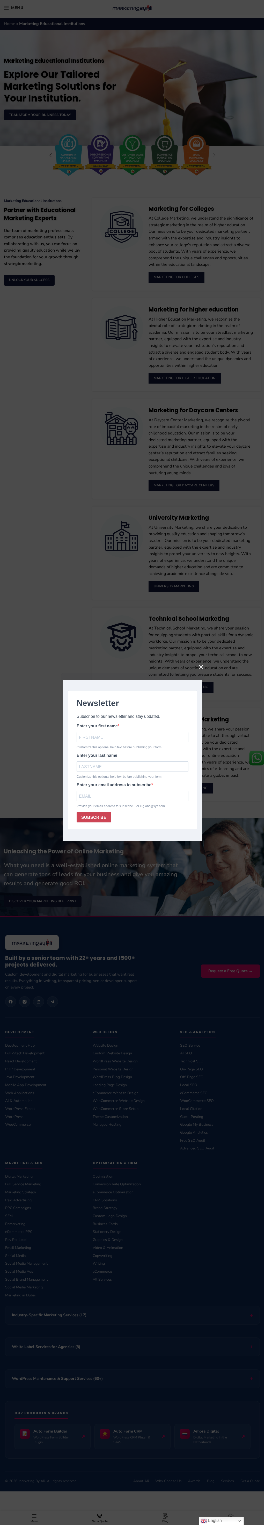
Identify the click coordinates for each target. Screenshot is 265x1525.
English (210, 1520)
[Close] (201, 666)
